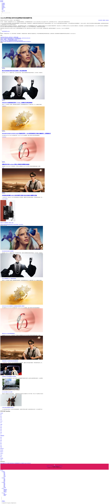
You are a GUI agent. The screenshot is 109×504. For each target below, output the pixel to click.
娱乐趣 (5, 487)
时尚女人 (3, 4)
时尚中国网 (100, 20)
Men (1, 446)
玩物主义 (1, 453)
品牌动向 (107, 20)
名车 (1, 422)
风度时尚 (22, 463)
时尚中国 (1, 0)
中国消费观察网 (16, 463)
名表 (1, 419)
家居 (1, 437)
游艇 (4, 474)
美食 (1, 438)
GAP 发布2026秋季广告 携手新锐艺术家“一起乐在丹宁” (8, 407)
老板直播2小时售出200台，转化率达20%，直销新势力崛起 (9, 37)
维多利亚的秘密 (4, 31)
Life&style (3, 482)
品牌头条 (5, 494)
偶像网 (4, 463)
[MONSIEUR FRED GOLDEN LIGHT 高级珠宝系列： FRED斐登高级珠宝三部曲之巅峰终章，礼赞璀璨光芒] (21, 304)
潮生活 (13, 463)
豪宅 (1, 414)
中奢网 (8, 463)
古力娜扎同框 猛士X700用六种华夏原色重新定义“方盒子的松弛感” (9, 376)
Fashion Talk (26, 463)
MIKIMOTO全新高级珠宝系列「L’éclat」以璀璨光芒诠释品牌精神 (9, 278)
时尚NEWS (3, 7)
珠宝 (1, 416)
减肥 (1, 427)
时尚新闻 (10, 463)
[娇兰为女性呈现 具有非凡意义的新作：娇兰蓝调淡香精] (21, 249)
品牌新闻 (104, 20)
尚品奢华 (3, 3)
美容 (4, 478)
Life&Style (2, 435)
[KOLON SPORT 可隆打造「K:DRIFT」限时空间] (11, 390)
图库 (2, 9)
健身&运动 (2, 448)
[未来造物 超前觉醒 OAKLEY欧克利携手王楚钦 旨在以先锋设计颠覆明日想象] (21, 359)
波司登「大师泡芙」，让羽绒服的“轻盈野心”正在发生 (9, 39)
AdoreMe (8, 31)
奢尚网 (1, 463)
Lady (1, 424)
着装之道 (1, 451)
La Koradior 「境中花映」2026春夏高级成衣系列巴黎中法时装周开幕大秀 (12, 40)
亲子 (1, 433)
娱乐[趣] (3, 6)
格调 (4, 480)
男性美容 (5, 490)
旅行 (4, 485)
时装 (1, 430)
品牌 (2, 8)
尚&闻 (1, 459)
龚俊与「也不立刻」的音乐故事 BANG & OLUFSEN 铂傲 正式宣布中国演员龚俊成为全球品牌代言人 (16, 41)
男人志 (3, 5)
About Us (3, 500)
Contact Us (3, 501)
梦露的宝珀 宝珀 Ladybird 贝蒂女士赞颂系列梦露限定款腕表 (8, 333)
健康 (1, 440)
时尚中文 (29, 463)
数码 (1, 443)
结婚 (1, 432)
